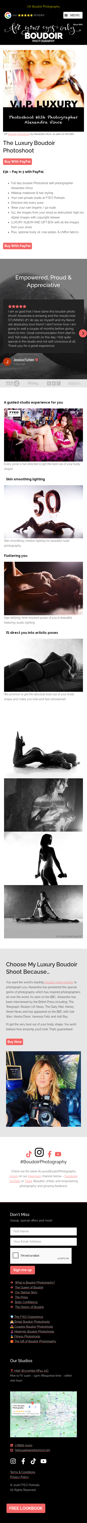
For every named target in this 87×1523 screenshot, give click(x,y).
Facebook (71, 1176)
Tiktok (28, 1181)
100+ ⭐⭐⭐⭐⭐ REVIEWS (28, 15)
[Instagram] (13, 1461)
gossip (13, 1176)
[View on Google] (7, 362)
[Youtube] (43, 1461)
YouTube (14, 1181)
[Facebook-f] (23, 1461)
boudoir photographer (59, 982)
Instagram (34, 1176)
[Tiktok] (33, 1461)
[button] (73, 15)
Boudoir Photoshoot (19, 134)
